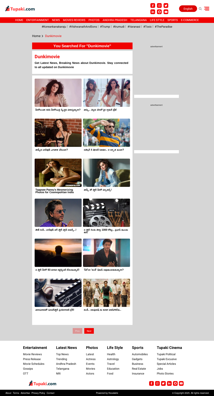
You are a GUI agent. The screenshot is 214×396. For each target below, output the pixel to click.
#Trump (105, 26)
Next (89, 330)
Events (90, 363)
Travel (111, 363)
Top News (62, 354)
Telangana (138, 20)
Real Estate (139, 368)
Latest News (66, 347)
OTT (25, 373)
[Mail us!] (181, 383)
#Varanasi (134, 26)
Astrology (113, 359)
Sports (172, 20)
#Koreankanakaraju (54, 26)
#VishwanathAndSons (83, 26)
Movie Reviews (32, 354)
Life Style (157, 20)
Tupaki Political (166, 354)
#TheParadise (163, 26)
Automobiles (140, 354)
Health (111, 354)
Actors (90, 373)
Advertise (25, 392)
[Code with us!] (159, 11)
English (188, 8)
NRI (58, 373)
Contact (50, 392)
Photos (94, 20)
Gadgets (137, 359)
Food (110, 373)
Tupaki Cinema (169, 347)
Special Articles (166, 363)
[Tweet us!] (166, 5)
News (56, 20)
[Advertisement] (14, 129)
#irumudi (118, 26)
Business (137, 363)
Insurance (138, 373)
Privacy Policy (38, 392)
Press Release (32, 359)
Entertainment (37, 20)
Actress (91, 359)
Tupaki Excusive (167, 359)
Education (113, 368)
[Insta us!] (159, 5)
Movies (90, 368)
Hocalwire (113, 392)
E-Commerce (190, 20)
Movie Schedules (33, 363)
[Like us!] (152, 5)
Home (19, 20)
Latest (90, 354)
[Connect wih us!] (152, 11)
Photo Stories (165, 373)
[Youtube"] (166, 11)
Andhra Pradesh (115, 20)
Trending (61, 359)
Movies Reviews (74, 20)
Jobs (160, 368)
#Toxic (147, 26)
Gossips (28, 368)
